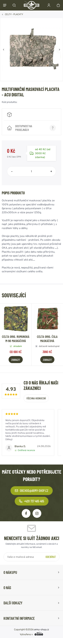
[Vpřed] (59, 49)
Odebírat (51, 557)
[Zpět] (3, 49)
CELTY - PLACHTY (14, 14)
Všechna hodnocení (36, 398)
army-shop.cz (41, 629)
